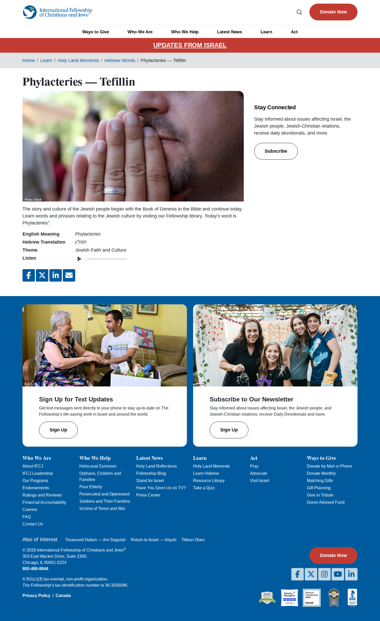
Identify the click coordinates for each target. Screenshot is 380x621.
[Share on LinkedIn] (55, 275)
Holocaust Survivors (97, 466)
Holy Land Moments (78, 60)
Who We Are (140, 31)
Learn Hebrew (206, 473)
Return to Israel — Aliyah (153, 540)
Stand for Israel (150, 480)
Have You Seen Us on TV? (161, 488)
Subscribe (276, 151)
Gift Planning (319, 488)
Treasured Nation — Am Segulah (95, 540)
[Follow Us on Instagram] (324, 574)
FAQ (26, 517)
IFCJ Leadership (37, 473)
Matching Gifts (320, 480)
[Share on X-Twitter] (42, 275)
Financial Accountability (44, 502)
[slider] (106, 259)
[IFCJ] (57, 12)
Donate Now (333, 11)
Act (294, 31)
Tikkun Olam (192, 540)
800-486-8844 (35, 568)
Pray (254, 466)
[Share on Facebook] (28, 275)
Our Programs (35, 480)
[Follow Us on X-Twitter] (311, 574)
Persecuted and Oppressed (104, 494)
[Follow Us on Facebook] (297, 574)
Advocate (258, 473)
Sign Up (58, 429)
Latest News (229, 31)
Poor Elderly (90, 487)
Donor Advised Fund (326, 502)
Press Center (148, 495)
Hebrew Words (119, 60)
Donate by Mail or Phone (329, 466)
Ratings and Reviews (42, 495)
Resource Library (209, 480)
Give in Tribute (320, 495)
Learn (266, 31)
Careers (29, 509)
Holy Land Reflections (156, 466)
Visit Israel (259, 480)
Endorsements (35, 488)
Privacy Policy (36, 595)
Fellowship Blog (151, 473)
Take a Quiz (204, 488)
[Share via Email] (69, 275)
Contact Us (32, 524)
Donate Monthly (321, 473)
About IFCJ (32, 466)
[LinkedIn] (351, 574)
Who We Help (185, 31)
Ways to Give (95, 31)
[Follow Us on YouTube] (338, 574)
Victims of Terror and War (102, 508)
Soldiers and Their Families (104, 501)
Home (28, 60)
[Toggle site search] (299, 12)
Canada (63, 595)
